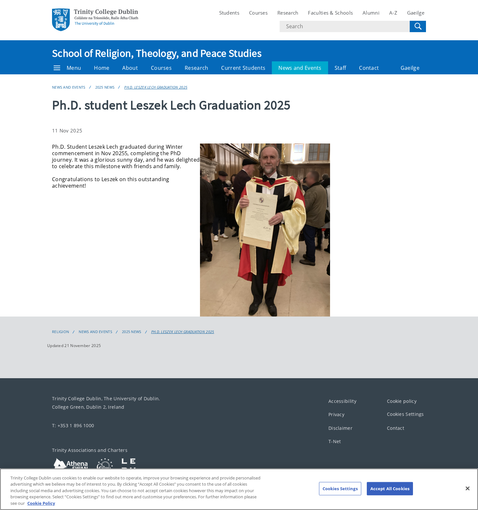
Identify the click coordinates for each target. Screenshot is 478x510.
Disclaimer (340, 428)
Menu (74, 67)
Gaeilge (415, 12)
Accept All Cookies (389, 488)
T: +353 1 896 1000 (73, 425)
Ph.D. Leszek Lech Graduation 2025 (155, 87)
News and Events (300, 67)
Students (229, 12)
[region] (239, 489)
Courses (258, 12)
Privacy (336, 414)
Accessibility (342, 401)
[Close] (467, 488)
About (130, 67)
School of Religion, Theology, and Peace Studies (156, 53)
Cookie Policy (41, 503)
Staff (340, 67)
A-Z (393, 12)
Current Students (243, 67)
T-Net (334, 441)
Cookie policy (402, 401)
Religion (60, 332)
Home (101, 67)
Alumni (371, 12)
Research (287, 12)
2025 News (105, 87)
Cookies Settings (405, 414)
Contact (369, 67)
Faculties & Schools (330, 12)
